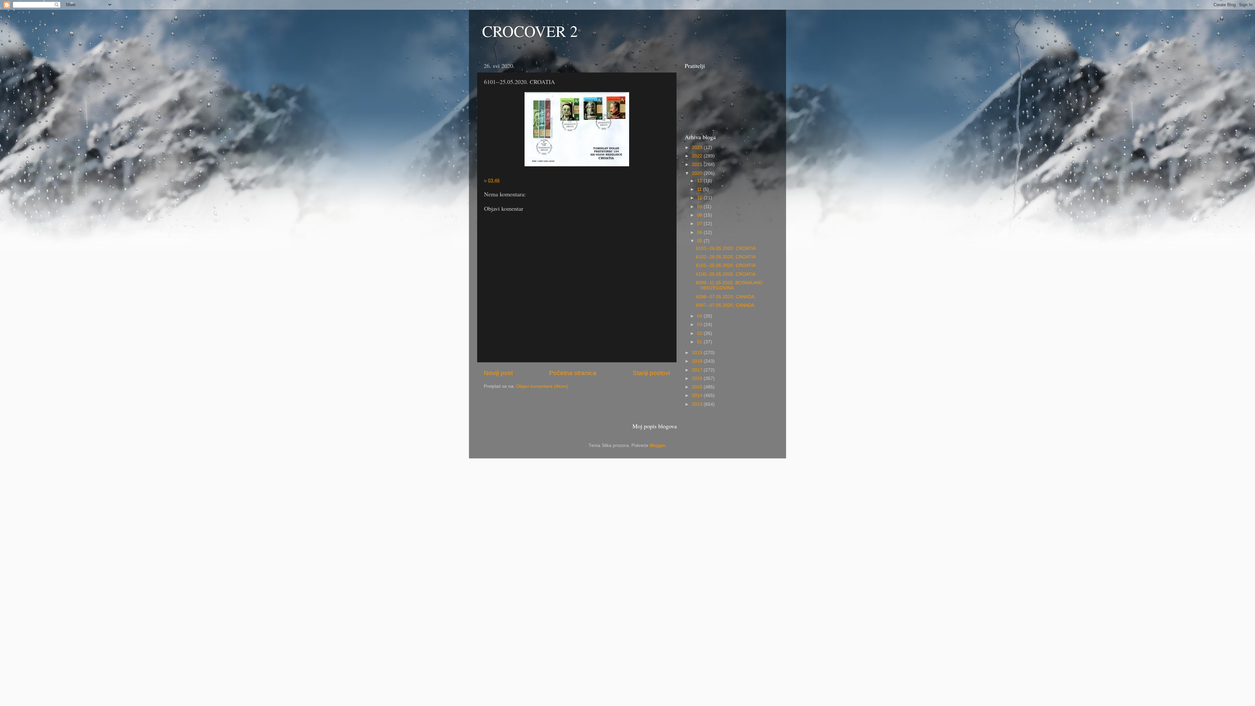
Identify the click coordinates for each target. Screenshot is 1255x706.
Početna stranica (572, 372)
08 (700, 215)
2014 (698, 395)
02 (700, 333)
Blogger (657, 445)
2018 (698, 361)
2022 (698, 156)
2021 (698, 164)
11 (700, 189)
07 (700, 223)
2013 (698, 404)
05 (700, 240)
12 (700, 180)
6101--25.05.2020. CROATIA (726, 265)
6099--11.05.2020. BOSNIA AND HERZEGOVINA (729, 285)
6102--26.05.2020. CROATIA (726, 256)
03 (700, 324)
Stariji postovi (651, 372)
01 (700, 341)
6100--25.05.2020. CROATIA (726, 274)
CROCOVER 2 (530, 30)
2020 (698, 173)
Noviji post (498, 372)
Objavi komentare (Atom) (542, 386)
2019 (698, 352)
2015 (698, 387)
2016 (698, 378)
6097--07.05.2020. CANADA (725, 305)
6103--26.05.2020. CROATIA (726, 248)
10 (700, 197)
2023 (698, 147)
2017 (698, 370)
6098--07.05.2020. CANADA (725, 296)
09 (700, 206)
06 (700, 232)
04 (700, 316)
